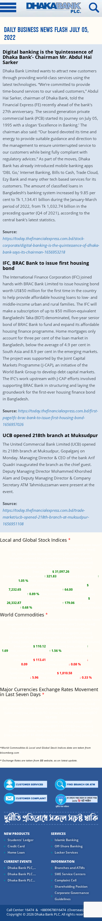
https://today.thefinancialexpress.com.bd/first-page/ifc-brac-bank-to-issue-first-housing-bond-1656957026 (50, 417)
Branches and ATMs (70, 868)
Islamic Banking (66, 840)
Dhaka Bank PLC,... (22, 868)
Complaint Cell (65, 880)
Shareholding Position (71, 886)
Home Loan (16, 852)
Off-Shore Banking (69, 846)
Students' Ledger (20, 840)
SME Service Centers (70, 874)
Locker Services (66, 852)
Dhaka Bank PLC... (21, 880)
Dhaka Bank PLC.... (22, 874)
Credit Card (16, 846)
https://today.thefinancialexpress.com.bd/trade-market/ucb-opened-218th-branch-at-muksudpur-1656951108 (46, 517)
